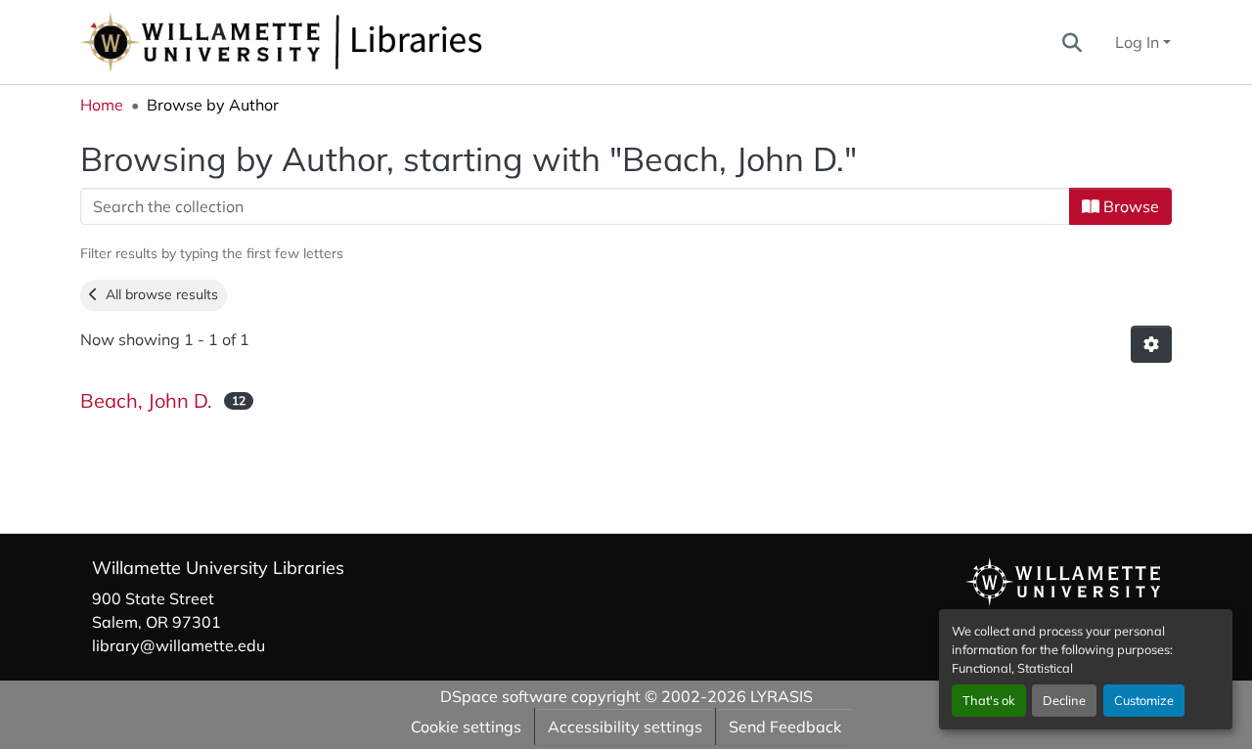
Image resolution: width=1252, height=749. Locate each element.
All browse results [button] (158, 294)
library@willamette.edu (178, 645)
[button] (346, 42)
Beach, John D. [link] (146, 400)
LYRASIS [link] (781, 696)
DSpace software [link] (503, 696)
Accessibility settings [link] (625, 726)
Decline (1064, 700)
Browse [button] (1129, 206)
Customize (1144, 700)
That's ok (988, 700)
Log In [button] (1139, 42)
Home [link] (101, 104)
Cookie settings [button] (466, 726)
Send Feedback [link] (785, 726)
